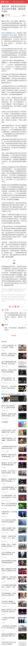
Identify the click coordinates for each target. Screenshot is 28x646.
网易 (2, 2)
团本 (19, 112)
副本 (12, 33)
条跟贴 (13, 335)
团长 (16, 86)
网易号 (7, 2)
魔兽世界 (4, 33)
